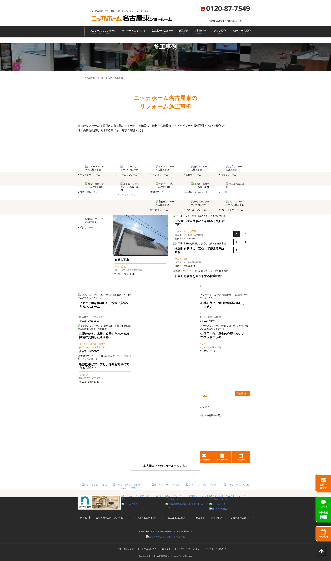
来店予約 (241, 459)
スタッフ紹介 (218, 32)
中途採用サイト (151, 549)
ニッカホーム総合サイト (216, 549)
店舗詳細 (242, 393)
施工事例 (183, 32)
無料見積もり (222, 459)
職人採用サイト (169, 549)
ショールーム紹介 (241, 32)
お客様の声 (200, 32)
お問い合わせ (204, 459)
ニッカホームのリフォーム (101, 32)
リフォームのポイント (134, 32)
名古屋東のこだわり (162, 32)
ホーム (83, 517)
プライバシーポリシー (191, 549)
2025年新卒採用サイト (129, 549)
